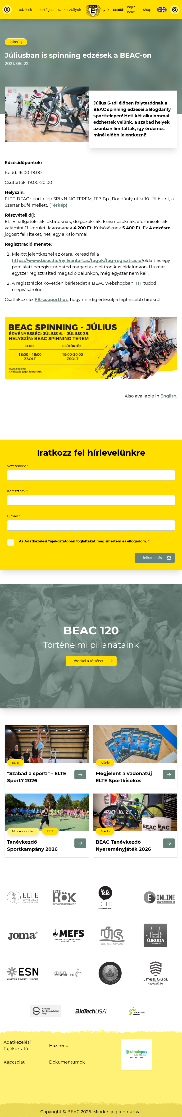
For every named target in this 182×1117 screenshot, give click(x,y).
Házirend (58, 1045)
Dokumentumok (67, 1062)
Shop (147, 10)
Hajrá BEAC (131, 9)
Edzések (25, 10)
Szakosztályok (69, 10)
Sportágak (45, 10)
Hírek (118, 10)
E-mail (13, 516)
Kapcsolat (14, 1062)
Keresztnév (17, 491)
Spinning (16, 42)
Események (100, 10)
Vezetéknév (17, 466)
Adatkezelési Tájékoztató (17, 1045)
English (168, 396)
